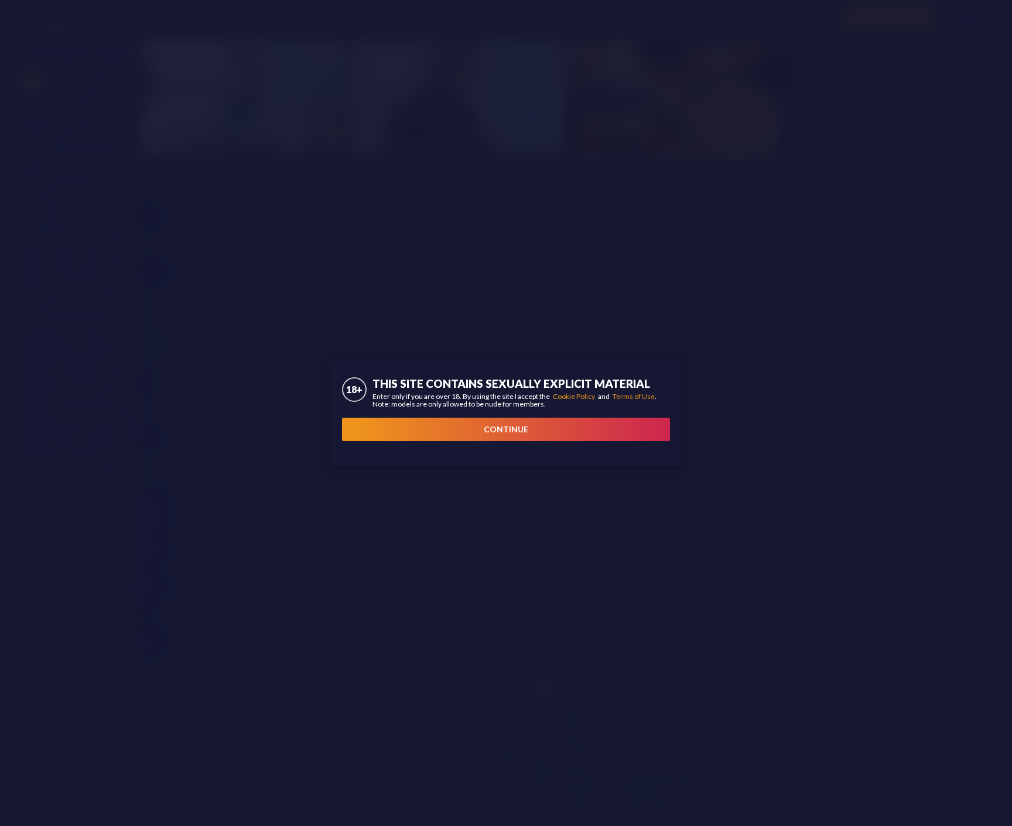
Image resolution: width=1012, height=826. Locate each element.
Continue (506, 429)
